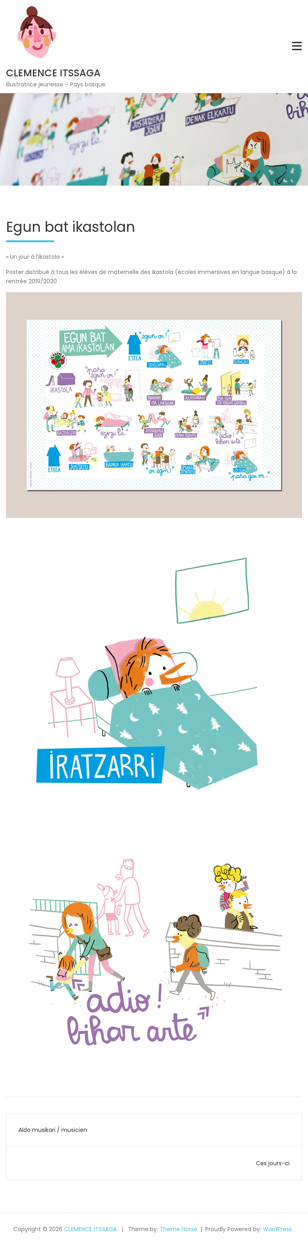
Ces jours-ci (273, 1163)
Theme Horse (178, 1229)
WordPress (277, 1229)
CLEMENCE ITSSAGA (53, 73)
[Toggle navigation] (297, 46)
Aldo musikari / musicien (52, 1130)
